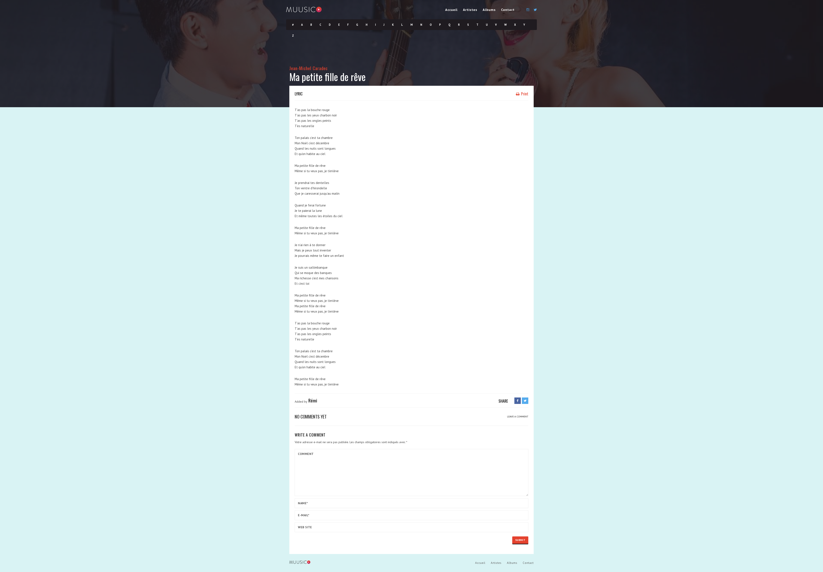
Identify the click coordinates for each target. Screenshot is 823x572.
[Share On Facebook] (517, 401)
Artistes (470, 10)
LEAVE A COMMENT (517, 416)
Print (524, 93)
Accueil (451, 10)
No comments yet (311, 416)
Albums (489, 10)
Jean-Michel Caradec (308, 68)
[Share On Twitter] (525, 401)
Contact (508, 10)
